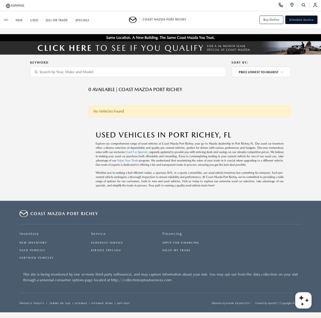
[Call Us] (282, 5)
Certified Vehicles (37, 257)
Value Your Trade (127, 160)
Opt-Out (123, 303)
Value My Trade (176, 250)
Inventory (29, 233)
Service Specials (106, 250)
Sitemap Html (102, 303)
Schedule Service (301, 19)
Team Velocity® (238, 303)
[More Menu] (6, 19)
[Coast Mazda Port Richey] (134, 20)
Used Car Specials (136, 152)
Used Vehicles (32, 250)
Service (98, 233)
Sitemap (81, 303)
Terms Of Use (59, 303)
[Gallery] (160, 48)
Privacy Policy (32, 303)
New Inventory (33, 242)
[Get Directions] (294, 6)
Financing (172, 233)
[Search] (305, 6)
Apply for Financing (180, 242)
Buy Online (271, 19)
